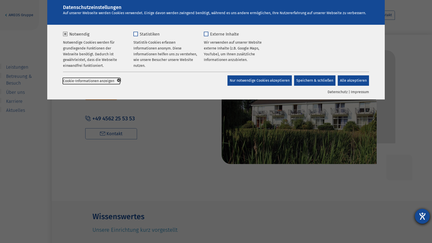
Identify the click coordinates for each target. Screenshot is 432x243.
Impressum (360, 92)
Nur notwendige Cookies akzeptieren (260, 80)
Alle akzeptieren (353, 80)
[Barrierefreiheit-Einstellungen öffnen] (422, 216)
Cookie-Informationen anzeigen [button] (89, 81)
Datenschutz (338, 92)
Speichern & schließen (314, 80)
